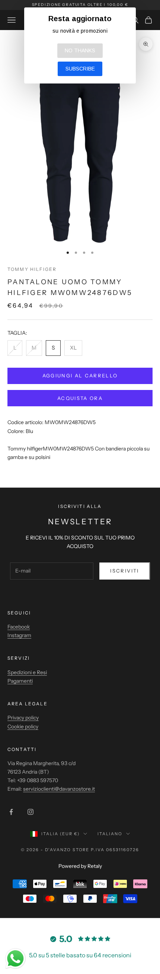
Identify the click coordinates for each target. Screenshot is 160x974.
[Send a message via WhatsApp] (15, 958)
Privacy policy (23, 717)
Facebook (18, 626)
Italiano (109, 833)
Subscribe (80, 69)
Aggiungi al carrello (80, 375)
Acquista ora (80, 398)
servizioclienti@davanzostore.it (59, 789)
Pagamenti (20, 681)
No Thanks (80, 50)
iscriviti (124, 571)
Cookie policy (22, 726)
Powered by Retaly (80, 866)
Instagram (19, 635)
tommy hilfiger (32, 269)
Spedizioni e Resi (27, 672)
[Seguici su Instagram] (30, 812)
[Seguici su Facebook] (11, 812)
